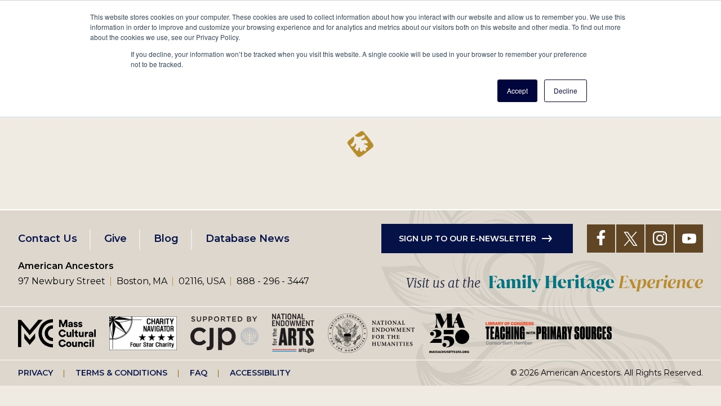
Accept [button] (517, 90)
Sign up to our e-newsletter (467, 238)
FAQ (198, 373)
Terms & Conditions (121, 373)
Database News (248, 238)
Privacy (35, 373)
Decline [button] (565, 90)
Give (115, 238)
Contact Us (47, 238)
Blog (166, 238)
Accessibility (260, 373)
